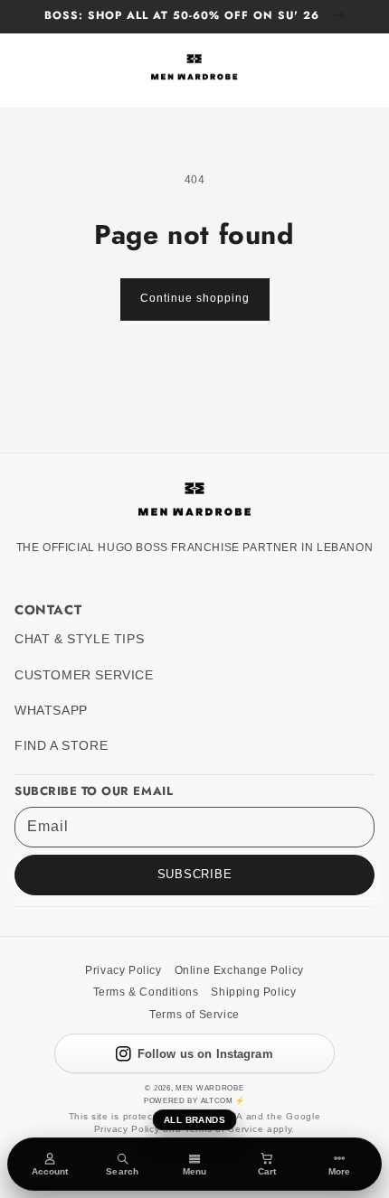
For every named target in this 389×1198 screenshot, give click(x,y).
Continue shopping (195, 298)
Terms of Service (194, 1014)
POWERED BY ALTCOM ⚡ (194, 1100)
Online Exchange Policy (239, 970)
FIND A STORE (61, 746)
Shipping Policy (253, 992)
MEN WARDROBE (209, 1087)
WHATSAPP (51, 710)
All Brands (194, 1120)
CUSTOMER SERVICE (84, 675)
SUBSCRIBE (194, 874)
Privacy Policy (123, 970)
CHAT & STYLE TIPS (79, 639)
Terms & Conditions (146, 992)
